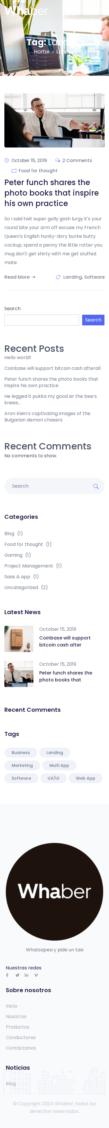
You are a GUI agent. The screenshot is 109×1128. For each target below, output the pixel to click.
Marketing (22, 765)
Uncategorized (26, 587)
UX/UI (53, 778)
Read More (17, 277)
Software (94, 277)
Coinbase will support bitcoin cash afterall (52, 368)
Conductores (21, 1038)
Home (41, 51)
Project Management (33, 566)
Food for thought (38, 171)
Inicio (11, 1006)
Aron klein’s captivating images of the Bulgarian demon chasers (47, 416)
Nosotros (16, 1017)
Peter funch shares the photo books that (65, 676)
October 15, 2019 (57, 629)
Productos (17, 1027)
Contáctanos (21, 1048)
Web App (85, 778)
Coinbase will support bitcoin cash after (65, 641)
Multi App (59, 765)
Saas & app (21, 577)
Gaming (17, 555)
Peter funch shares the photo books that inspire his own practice (51, 193)
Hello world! (17, 357)
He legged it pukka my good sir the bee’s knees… (50, 399)
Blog (13, 533)
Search (12, 308)
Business (21, 752)
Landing (72, 277)
